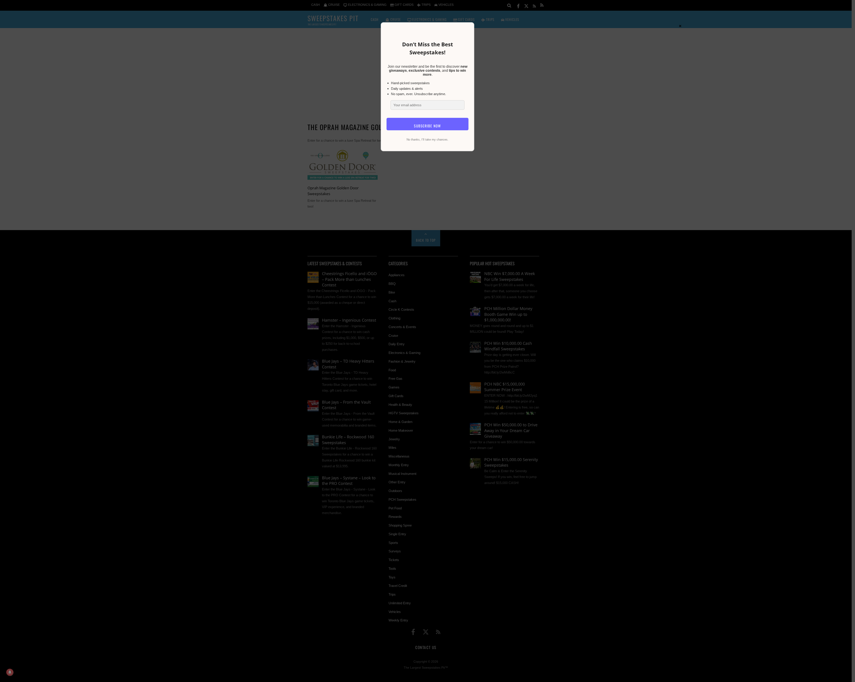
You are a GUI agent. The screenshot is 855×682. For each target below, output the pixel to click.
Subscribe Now (427, 126)
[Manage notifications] (9, 672)
